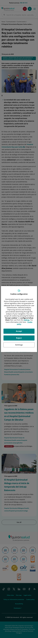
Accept (19, 331)
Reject (19, 338)
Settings (19, 345)
